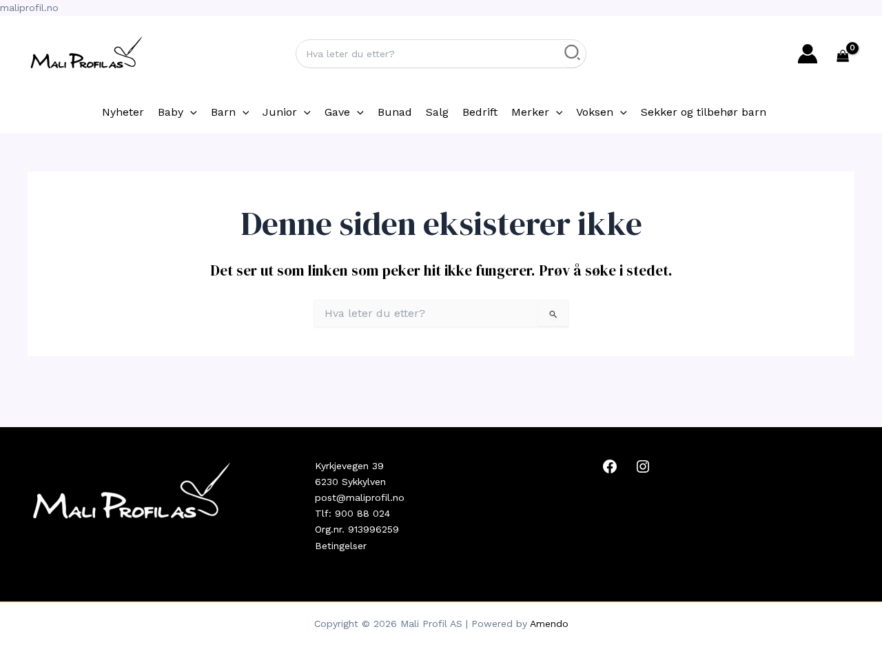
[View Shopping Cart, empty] (843, 57)
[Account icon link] (807, 53)
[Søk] (573, 54)
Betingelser (341, 545)
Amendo (549, 623)
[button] (190, 112)
